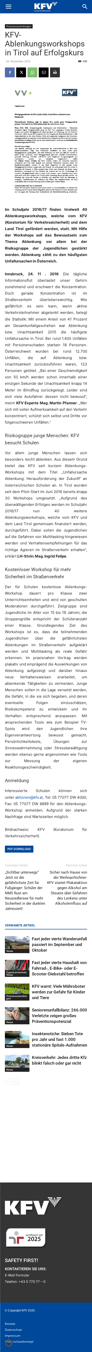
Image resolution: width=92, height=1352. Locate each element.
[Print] (55, 72)
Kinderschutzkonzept (19, 1341)
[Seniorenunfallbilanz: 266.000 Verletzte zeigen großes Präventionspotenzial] (17, 1015)
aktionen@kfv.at (29, 797)
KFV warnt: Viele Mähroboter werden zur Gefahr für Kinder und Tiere (58, 992)
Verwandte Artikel (20, 925)
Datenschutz (13, 1330)
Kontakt (10, 1324)
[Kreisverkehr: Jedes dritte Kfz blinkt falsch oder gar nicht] (17, 1063)
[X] (21, 72)
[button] (8, 6)
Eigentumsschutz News (16, 973)
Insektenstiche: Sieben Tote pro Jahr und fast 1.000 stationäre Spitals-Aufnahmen (59, 1039)
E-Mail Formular (17, 1275)
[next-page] (16, 1081)
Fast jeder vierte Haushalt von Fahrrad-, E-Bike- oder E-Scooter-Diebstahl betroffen (59, 968)
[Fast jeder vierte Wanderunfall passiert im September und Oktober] (17, 944)
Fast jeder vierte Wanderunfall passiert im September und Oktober (59, 944)
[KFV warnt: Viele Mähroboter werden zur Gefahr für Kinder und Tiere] (17, 992)
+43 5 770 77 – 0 (32, 1282)
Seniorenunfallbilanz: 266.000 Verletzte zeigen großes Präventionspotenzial (59, 1016)
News (9, 951)
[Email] (44, 72)
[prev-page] (8, 1081)
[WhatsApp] (32, 72)
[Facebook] (10, 72)
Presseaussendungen (18, 26)
